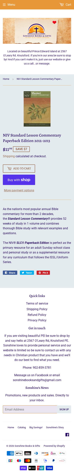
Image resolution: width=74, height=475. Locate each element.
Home (6, 79)
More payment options (19, 190)
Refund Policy (37, 315)
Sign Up (64, 409)
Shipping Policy (37, 309)
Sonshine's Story (55, 427)
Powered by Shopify (54, 445)
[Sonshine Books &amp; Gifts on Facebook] (67, 435)
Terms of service (37, 303)
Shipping (9, 156)
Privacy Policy (37, 320)
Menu (11, 4)
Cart (68, 4)
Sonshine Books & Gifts (27, 445)
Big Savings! (36, 427)
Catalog (22, 427)
